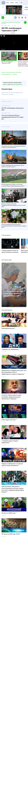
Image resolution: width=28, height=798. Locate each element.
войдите (5, 84)
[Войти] (22, 17)
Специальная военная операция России (11, 23)
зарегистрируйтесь (16, 84)
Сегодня (13, 33)
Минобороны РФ (6, 74)
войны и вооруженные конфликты (11, 72)
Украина (14, 74)
